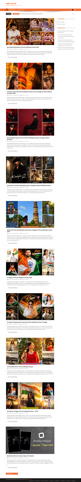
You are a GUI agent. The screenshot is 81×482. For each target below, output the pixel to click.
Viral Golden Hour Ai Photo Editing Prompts (20, 367)
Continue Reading (13, 57)
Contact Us (63, 480)
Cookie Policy (57, 480)
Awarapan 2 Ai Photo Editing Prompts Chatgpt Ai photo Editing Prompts (29, 185)
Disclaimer (38, 480)
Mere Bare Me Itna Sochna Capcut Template (20, 456)
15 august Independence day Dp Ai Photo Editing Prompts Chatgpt (27, 322)
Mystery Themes (28, 479)
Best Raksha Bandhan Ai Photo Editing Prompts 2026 (23, 47)
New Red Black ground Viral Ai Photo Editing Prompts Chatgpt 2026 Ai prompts (28, 138)
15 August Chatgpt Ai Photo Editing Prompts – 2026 (22, 411)
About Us (73, 480)
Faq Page (51, 480)
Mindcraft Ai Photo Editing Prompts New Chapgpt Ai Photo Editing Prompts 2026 (29, 230)
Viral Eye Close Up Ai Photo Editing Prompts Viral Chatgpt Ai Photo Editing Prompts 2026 (39, 13)
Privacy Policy (31, 480)
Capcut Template (21, 9)
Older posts (9, 473)
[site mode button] (72, 9)
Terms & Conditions (44, 480)
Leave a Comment (24, 49)
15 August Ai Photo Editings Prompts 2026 (19, 277)
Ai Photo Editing (12, 9)
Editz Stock (11, 3)
